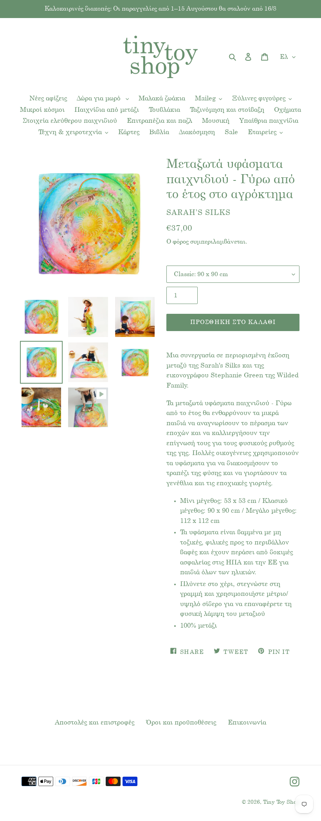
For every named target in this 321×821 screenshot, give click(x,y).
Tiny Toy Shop (281, 802)
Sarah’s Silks (198, 213)
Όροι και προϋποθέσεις (181, 722)
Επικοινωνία (247, 722)
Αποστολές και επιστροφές (94, 722)
